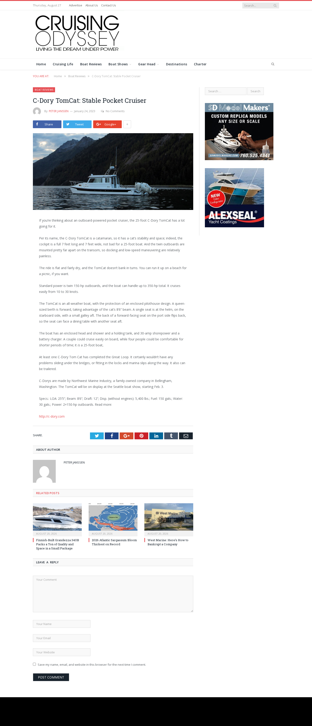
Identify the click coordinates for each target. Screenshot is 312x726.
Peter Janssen (59, 111)
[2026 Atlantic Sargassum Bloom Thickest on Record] (113, 519)
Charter (200, 64)
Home (41, 64)
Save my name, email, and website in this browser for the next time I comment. (92, 664)
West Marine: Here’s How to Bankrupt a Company (168, 542)
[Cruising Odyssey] (78, 33)
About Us (91, 5)
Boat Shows (118, 64)
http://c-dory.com (52, 416)
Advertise (75, 5)
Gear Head (146, 64)
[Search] (273, 64)
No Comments (115, 111)
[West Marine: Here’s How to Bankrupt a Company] (168, 519)
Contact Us (108, 5)
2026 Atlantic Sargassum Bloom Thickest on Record (114, 542)
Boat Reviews (91, 64)
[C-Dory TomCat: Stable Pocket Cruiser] (113, 172)
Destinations (176, 64)
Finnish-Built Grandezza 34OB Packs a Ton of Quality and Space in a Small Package (57, 544)
